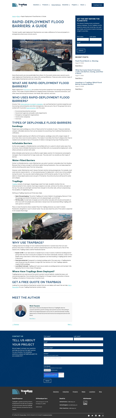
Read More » (79, 66)
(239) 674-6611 (30, 354)
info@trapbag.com (71, 401)
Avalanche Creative (47, 415)
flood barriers (27, 89)
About (82, 5)
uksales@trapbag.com (72, 405)
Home (14, 16)
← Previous (15, 324)
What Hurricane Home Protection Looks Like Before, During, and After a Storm (89, 71)
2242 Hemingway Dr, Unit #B (42, 401)
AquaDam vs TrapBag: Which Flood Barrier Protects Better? (88, 83)
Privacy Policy (23, 415)
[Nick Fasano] (20, 310)
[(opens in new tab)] (85, 402)
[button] (89, 415)
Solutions (36, 5)
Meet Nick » (33, 318)
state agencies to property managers (32, 104)
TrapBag (14, 184)
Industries (65, 5)
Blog (18, 16)
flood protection (31, 108)
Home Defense (56, 5)
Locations (92, 392)
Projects (74, 5)
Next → (70, 324)
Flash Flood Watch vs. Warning (86, 61)
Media (83, 392)
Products (45, 5)
